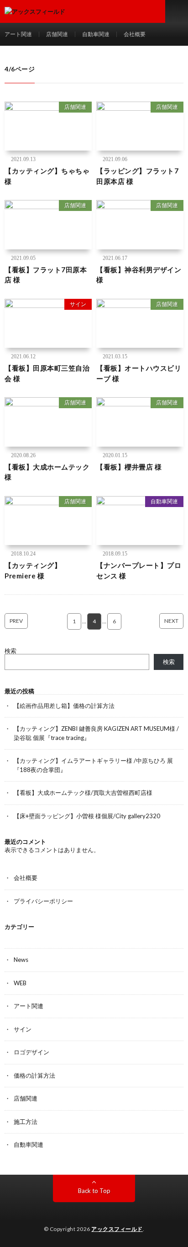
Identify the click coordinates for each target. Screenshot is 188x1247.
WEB (20, 983)
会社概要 (135, 34)
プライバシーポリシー (43, 901)
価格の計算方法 (34, 1075)
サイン (78, 304)
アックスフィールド (117, 1228)
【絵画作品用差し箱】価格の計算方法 (64, 705)
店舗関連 (57, 34)
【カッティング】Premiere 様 (33, 570)
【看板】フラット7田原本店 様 (46, 274)
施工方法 (25, 1121)
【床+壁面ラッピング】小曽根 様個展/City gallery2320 (87, 816)
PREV (16, 620)
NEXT (171, 620)
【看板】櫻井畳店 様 (129, 467)
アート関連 (18, 34)
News (21, 959)
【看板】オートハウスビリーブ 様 (138, 373)
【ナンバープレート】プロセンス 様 (138, 570)
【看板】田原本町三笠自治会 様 (47, 373)
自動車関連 (96, 34)
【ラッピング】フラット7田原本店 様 (137, 176)
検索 (10, 650)
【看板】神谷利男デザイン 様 (138, 274)
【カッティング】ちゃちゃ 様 (47, 176)
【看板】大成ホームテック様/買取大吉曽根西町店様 (83, 792)
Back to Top (94, 1190)
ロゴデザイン (31, 1052)
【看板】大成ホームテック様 (47, 472)
